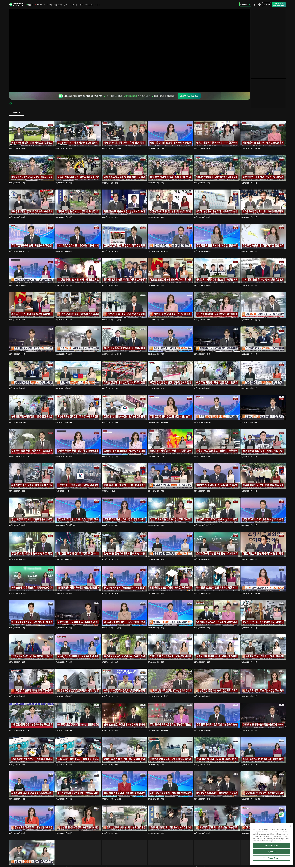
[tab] (16, 112)
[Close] (290, 826)
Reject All (272, 852)
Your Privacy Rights (271, 858)
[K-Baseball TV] (245, 4)
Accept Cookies (271, 845)
